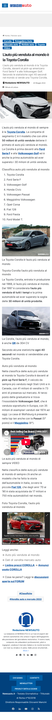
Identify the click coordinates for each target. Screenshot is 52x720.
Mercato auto (11, 44)
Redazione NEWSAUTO (17, 82)
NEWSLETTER (26, 683)
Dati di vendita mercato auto (23, 560)
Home (7, 36)
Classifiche (26, 593)
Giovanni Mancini (38, 702)
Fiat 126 (16, 487)
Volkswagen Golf (28, 153)
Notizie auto (16, 36)
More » (26, 651)
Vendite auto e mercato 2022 (26, 599)
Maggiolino (21, 422)
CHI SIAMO (18, 678)
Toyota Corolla (16, 132)
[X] (24, 655)
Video (7, 48)
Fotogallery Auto (23, 41)
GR (14, 343)
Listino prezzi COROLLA (20, 565)
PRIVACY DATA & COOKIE (26, 689)
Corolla (8, 41)
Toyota (41, 44)
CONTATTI (34, 678)
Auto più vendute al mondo (22, 555)
